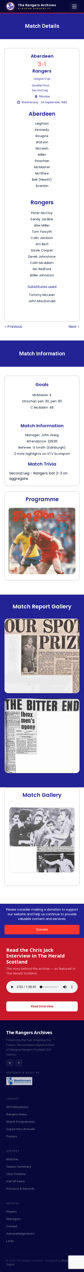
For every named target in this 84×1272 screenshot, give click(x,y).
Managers (13, 1219)
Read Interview (42, 1006)
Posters (11, 1136)
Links (10, 1241)
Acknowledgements (20, 1233)
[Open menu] (74, 6)
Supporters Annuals (20, 1129)
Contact (12, 1226)
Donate (42, 929)
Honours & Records (20, 1189)
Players (11, 1211)
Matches (12, 1159)
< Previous (13, 326)
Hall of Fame (15, 1181)
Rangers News (16, 1114)
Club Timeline (16, 1174)
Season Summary (18, 1167)
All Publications (17, 1107)
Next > (74, 326)
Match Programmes (20, 1122)
